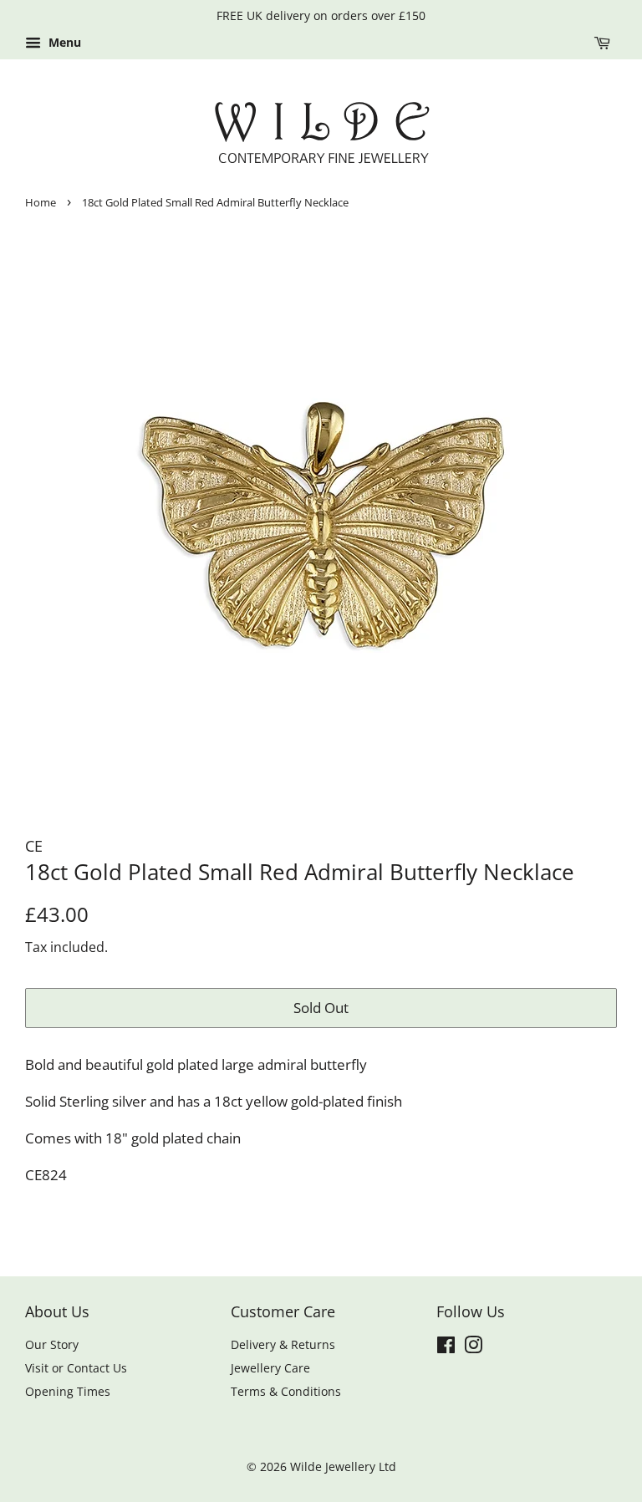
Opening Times (67, 1391)
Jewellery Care (270, 1368)
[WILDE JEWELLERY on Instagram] (473, 1348)
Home (40, 202)
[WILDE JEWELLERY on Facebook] (446, 1348)
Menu (63, 42)
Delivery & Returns (283, 1344)
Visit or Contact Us (76, 1368)
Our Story (52, 1344)
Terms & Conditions (286, 1391)
